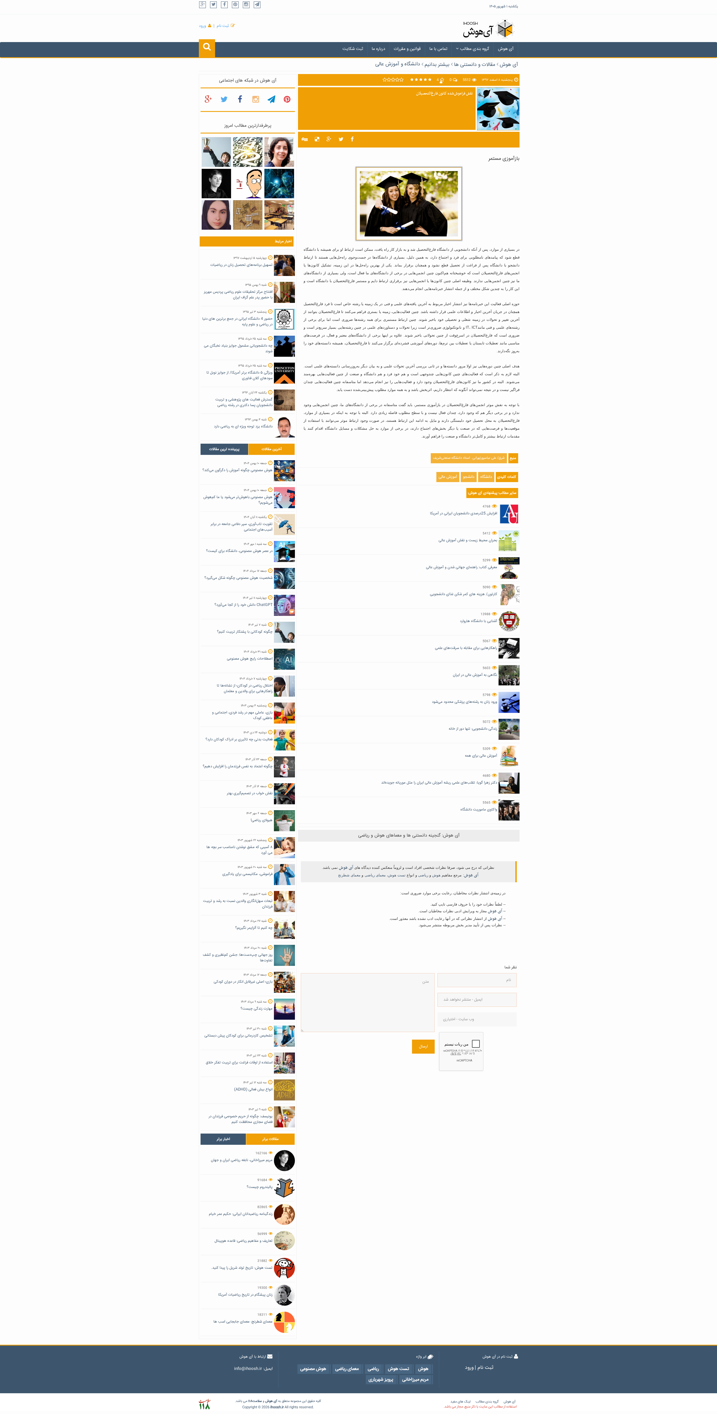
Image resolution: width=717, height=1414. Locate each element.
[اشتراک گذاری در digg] (304, 139)
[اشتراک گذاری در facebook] (352, 139)
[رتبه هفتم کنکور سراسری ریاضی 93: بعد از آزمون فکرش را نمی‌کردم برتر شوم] (216, 215)
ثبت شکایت (353, 49)
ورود (202, 26)
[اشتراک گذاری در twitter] (341, 139)
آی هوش (506, 49)
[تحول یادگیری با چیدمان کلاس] (279, 215)
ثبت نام (223, 26)
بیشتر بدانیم (437, 65)
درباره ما (378, 49)
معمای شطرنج (349, 875)
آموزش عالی (448, 477)
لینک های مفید (460, 1401)
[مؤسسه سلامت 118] (204, 1404)
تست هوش (397, 875)
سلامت (257, 1401)
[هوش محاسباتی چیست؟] (279, 184)
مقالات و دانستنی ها (474, 65)
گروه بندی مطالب (474, 49)
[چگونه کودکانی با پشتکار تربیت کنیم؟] (216, 152)
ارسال (423, 1047)
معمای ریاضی (375, 875)
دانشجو (468, 477)
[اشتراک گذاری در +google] (329, 139)
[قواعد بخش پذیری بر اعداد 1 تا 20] (247, 152)
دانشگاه (486, 477)
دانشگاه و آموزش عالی (397, 64)
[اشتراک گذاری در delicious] (317, 139)
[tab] (224, 449)
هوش (436, 875)
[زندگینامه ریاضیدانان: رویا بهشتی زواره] (279, 152)
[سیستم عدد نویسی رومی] (247, 215)
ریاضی (423, 875)
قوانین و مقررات (407, 49)
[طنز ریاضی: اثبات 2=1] (247, 184)
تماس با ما (438, 49)
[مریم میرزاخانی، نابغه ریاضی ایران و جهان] (216, 184)
